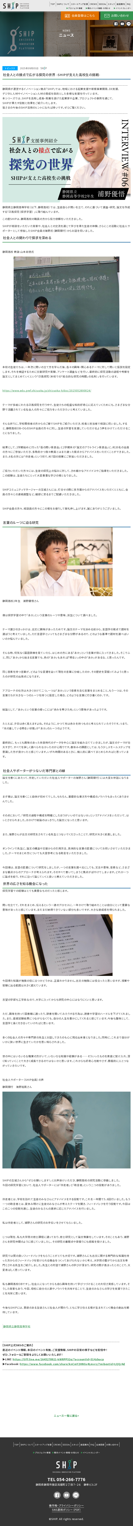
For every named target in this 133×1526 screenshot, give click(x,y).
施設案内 (121, 4)
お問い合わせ (119, 15)
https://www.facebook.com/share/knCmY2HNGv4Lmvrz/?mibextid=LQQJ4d (72, 1364)
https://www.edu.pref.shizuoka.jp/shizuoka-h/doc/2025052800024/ (46, 390)
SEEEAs (102, 4)
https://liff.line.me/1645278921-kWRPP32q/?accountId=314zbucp (58, 1359)
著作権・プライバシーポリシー (66, 1505)
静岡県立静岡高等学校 (16, 1326)
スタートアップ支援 (79, 4)
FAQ (129, 4)
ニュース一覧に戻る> (66, 1416)
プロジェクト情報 (74, 8)
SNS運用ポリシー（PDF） (66, 1510)
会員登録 (100, 1444)
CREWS (93, 4)
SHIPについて (63, 4)
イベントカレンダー (122, 8)
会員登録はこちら (83, 15)
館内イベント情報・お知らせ (98, 8)
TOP (53, 4)
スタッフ (111, 4)
